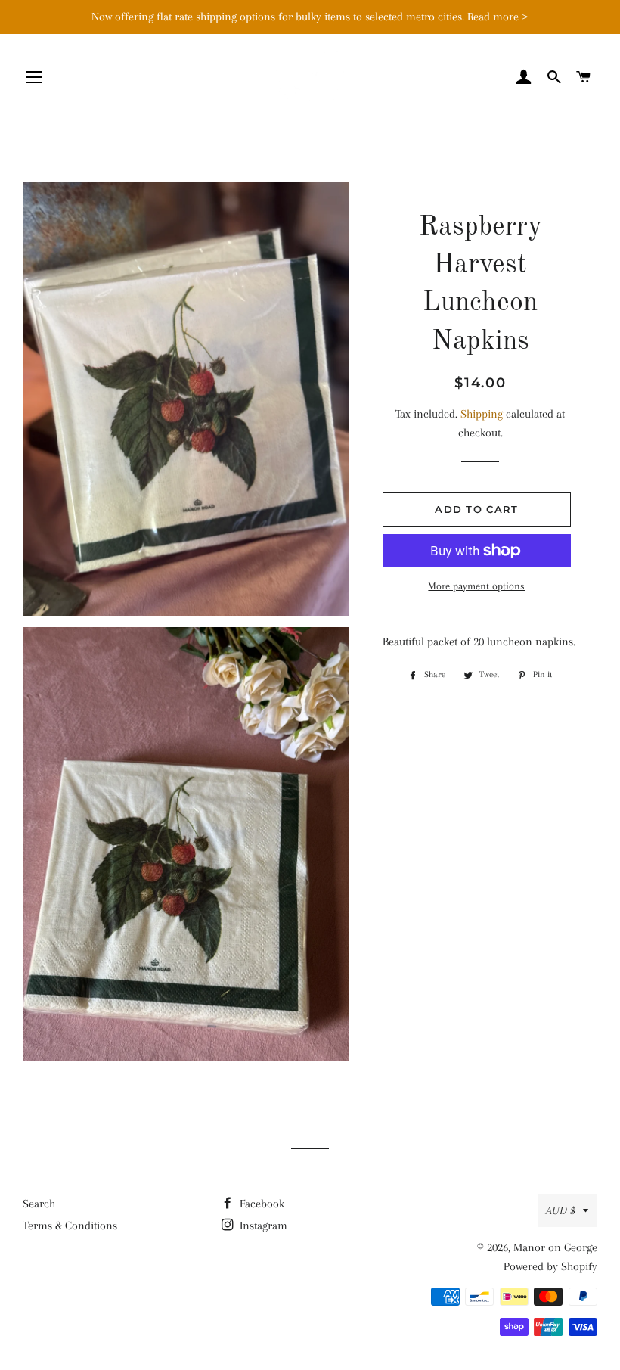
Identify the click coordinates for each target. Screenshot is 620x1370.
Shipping (481, 414)
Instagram (262, 1225)
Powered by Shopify (550, 1266)
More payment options (476, 586)
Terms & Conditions (70, 1225)
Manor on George (555, 1247)
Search (39, 1203)
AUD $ (560, 1210)
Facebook (260, 1203)
